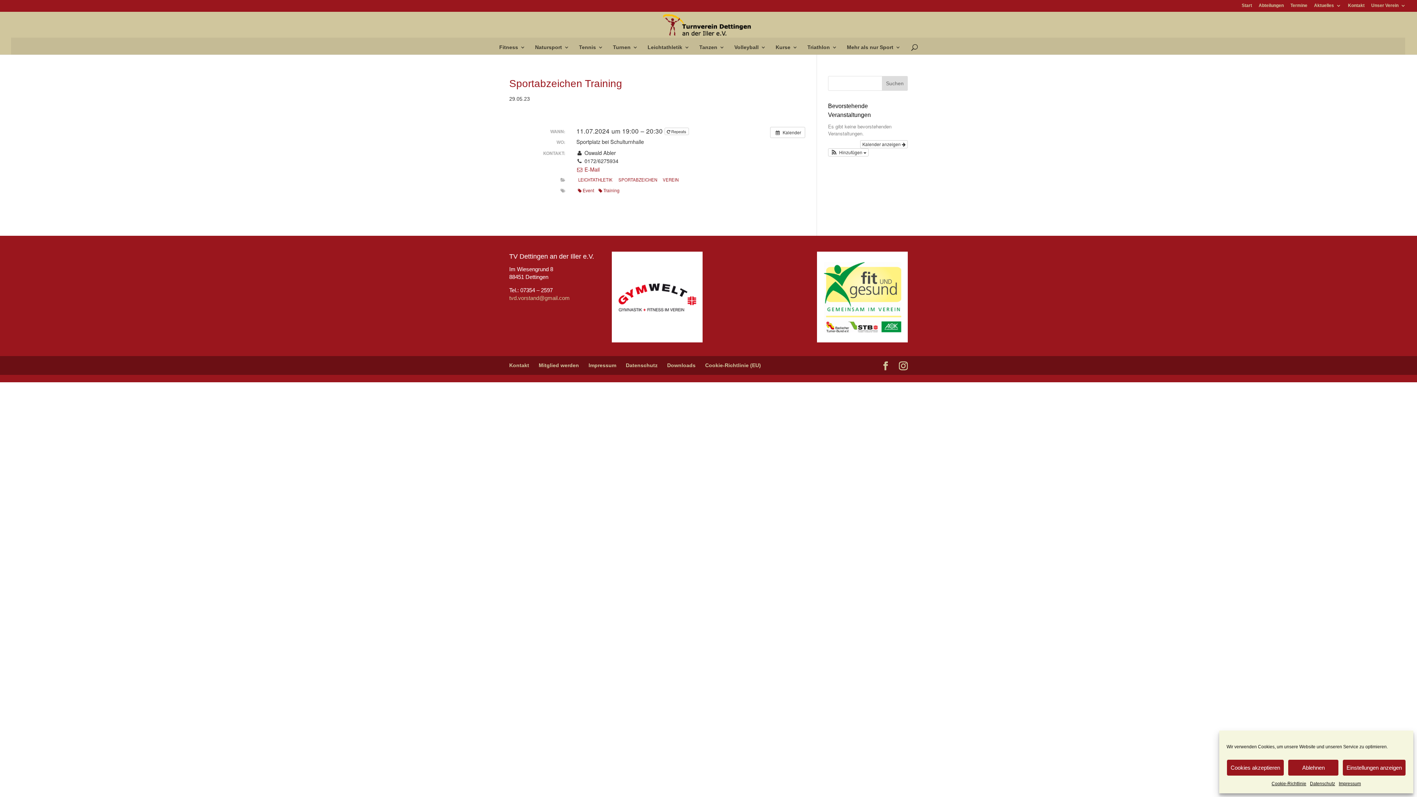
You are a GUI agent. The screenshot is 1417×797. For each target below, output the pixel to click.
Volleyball (746, 47)
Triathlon (818, 47)
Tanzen (708, 47)
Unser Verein (1385, 5)
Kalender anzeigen (882, 144)
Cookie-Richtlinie (1289, 783)
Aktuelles (1324, 5)
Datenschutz (1322, 783)
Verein (671, 180)
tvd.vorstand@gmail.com (539, 298)
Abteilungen (1271, 5)
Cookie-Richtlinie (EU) (733, 365)
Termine (1298, 5)
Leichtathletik (665, 47)
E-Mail (591, 169)
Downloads (681, 365)
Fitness (508, 47)
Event (588, 190)
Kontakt (1356, 5)
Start (1247, 5)
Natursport (548, 47)
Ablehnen (1313, 768)
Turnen (622, 47)
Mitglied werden (559, 365)
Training (611, 190)
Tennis (587, 47)
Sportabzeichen (637, 180)
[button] (848, 152)
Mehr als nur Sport (870, 47)
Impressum (1350, 783)
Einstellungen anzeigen (1374, 768)
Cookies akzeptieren (1255, 768)
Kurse (783, 47)
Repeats (678, 131)
